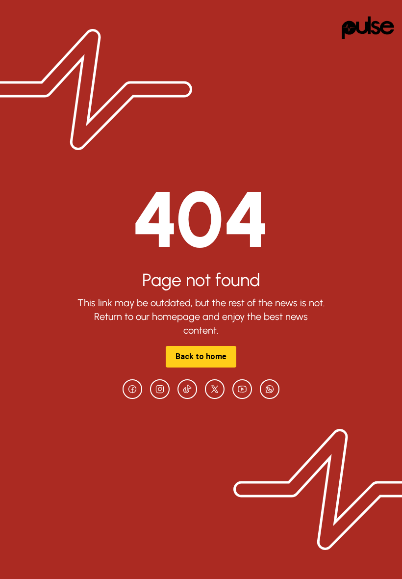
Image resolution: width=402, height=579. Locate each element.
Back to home (201, 356)
